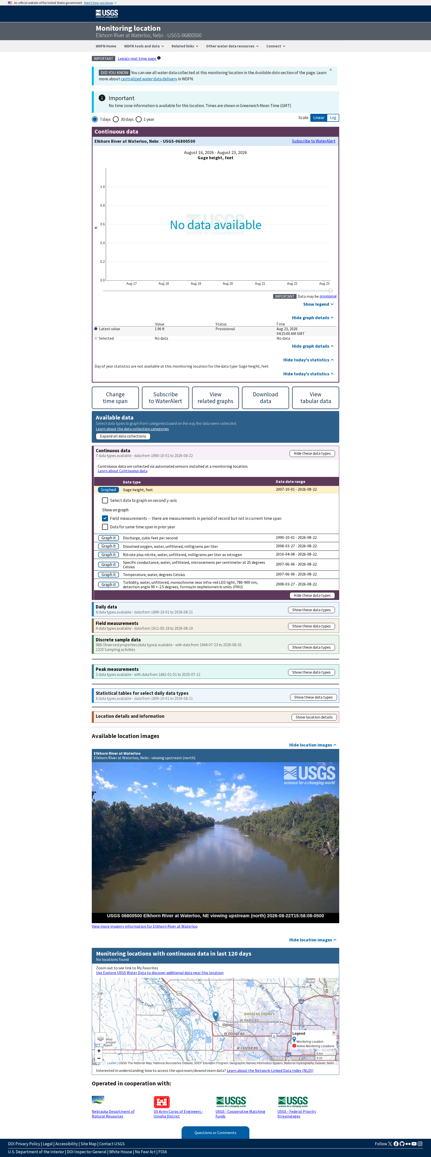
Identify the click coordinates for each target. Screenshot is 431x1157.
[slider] (330, 290)
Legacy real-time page (137, 58)
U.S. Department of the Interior (36, 1152)
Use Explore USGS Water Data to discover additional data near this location (159, 972)
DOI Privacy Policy (24, 1144)
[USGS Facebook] (396, 1145)
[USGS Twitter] (390, 1145)
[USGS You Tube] (414, 1145)
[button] (216, 1016)
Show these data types (311, 609)
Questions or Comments (215, 1132)
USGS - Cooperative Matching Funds (240, 1113)
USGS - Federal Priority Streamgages (296, 1113)
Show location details (314, 717)
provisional (328, 296)
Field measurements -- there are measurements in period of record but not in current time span (195, 518)
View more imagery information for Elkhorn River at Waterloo (145, 926)
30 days (127, 119)
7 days (105, 119)
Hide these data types (312, 453)
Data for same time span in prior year (142, 527)
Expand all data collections (123, 436)
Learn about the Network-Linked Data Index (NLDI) (270, 1070)
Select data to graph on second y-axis (143, 500)
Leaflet (111, 1063)
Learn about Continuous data (122, 470)
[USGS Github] (402, 1145)
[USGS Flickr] (408, 1145)
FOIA (162, 1152)
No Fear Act (145, 1152)
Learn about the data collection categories (132, 428)
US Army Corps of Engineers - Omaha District (178, 1113)
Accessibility (66, 1144)
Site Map (89, 1144)
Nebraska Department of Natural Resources (113, 1113)
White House (120, 1152)
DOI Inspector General (87, 1152)
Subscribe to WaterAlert (313, 141)
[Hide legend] (334, 1033)
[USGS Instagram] (420, 1145)
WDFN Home (106, 46)
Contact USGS (112, 1144)
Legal (48, 1144)
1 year (149, 119)
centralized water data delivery (149, 79)
